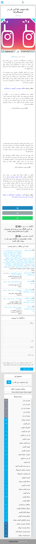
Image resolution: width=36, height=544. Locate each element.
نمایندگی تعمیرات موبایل (9, 266)
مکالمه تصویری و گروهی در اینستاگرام (14, 88)
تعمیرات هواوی (14, 259)
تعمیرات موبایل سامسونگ (25, 259)
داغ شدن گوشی (19, 261)
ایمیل (31, 347)
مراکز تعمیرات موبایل (22, 262)
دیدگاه (31, 323)
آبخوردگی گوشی (10, 250)
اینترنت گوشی (13, 253)
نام (32, 341)
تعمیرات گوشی (16, 258)
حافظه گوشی (6, 259)
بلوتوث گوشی (14, 256)
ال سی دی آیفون (11, 252)
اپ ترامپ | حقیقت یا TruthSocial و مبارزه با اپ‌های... (16, 312)
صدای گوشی (31, 262)
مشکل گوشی (27, 265)
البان (16, 15)
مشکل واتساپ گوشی (18, 265)
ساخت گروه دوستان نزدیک (14, 177)
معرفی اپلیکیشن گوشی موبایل (23, 266)
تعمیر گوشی (24, 258)
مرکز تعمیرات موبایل (11, 262)
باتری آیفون (5, 253)
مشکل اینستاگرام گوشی (18, 264)
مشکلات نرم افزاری (16, 274)
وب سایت (30, 355)
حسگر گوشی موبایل (28, 261)
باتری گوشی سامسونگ (15, 255)
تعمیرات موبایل (18, 250)
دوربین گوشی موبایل (10, 261)
